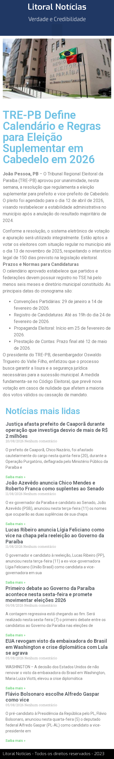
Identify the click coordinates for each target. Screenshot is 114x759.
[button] (57, 30)
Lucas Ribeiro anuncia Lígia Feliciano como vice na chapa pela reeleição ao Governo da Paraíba (55, 535)
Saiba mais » (15, 477)
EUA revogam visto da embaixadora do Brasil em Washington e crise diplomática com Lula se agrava (57, 647)
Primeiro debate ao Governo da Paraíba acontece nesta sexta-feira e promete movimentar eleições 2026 (50, 594)
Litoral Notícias (57, 6)
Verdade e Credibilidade (57, 19)
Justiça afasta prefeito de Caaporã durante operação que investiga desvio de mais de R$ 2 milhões (57, 430)
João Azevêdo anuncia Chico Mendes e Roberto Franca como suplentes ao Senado (55, 486)
